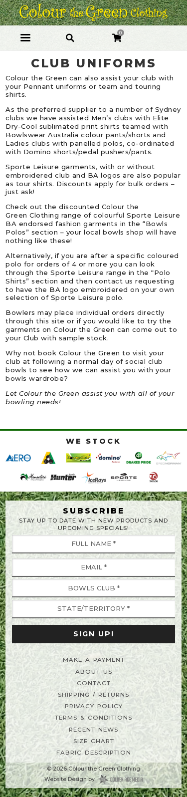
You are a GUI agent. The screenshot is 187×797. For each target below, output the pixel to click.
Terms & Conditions (93, 717)
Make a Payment (94, 659)
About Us (93, 671)
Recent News (93, 729)
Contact (94, 683)
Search (70, 32)
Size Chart (93, 741)
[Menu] (25, 37)
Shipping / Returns (93, 694)
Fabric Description (93, 752)
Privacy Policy (94, 706)
